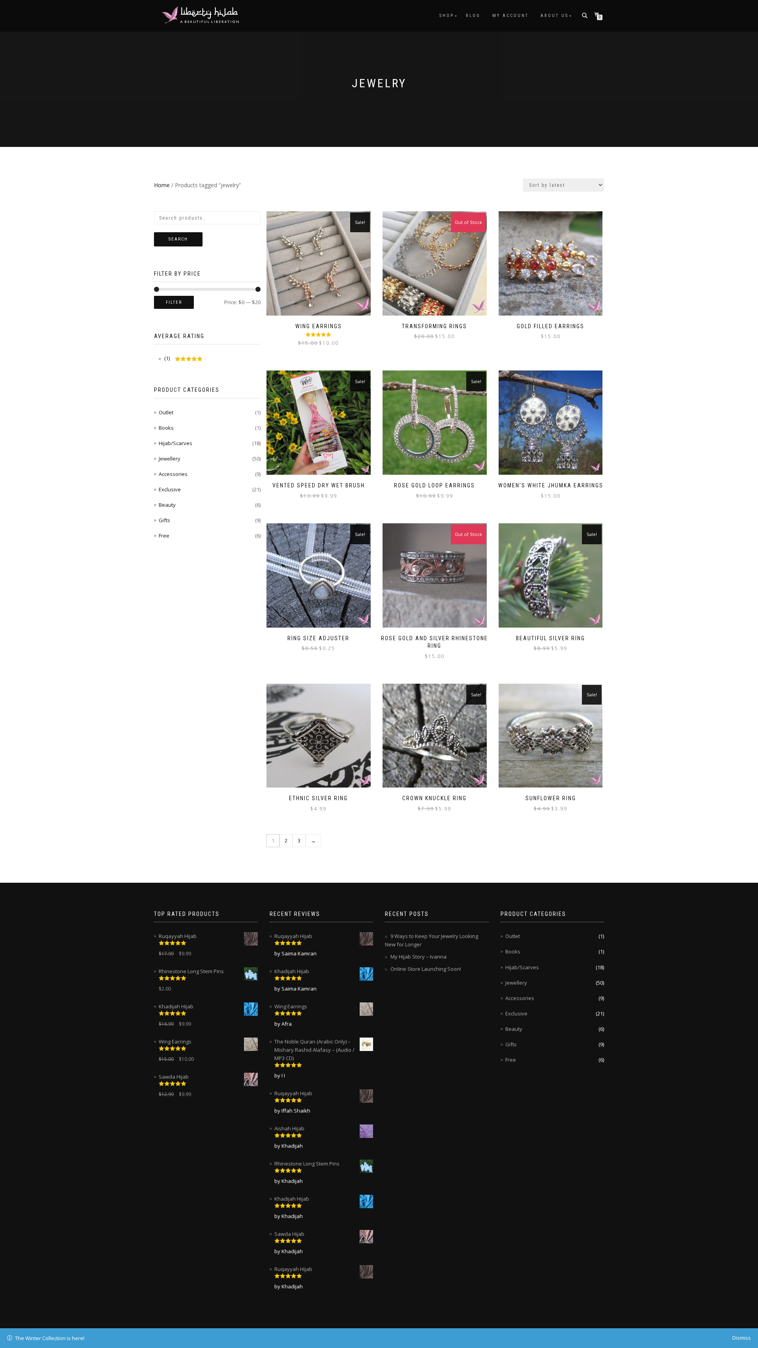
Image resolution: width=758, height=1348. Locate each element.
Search (178, 239)
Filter (174, 302)
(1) (166, 358)
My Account (510, 15)
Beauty (167, 504)
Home (162, 185)
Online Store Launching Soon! (425, 968)
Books (166, 427)
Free (164, 535)
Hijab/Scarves (175, 443)
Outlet (166, 412)
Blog (473, 15)
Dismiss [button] (741, 1337)
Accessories (173, 474)
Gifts (164, 520)
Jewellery (169, 458)
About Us (554, 15)
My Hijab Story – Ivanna (418, 956)
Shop (446, 15)
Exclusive (170, 489)
